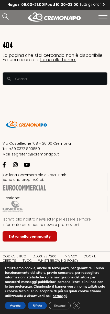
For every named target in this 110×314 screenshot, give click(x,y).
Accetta (15, 305)
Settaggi (59, 305)
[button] (6, 16)
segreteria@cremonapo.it (35, 154)
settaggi (60, 296)
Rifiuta (37, 305)
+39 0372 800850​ (24, 148)
